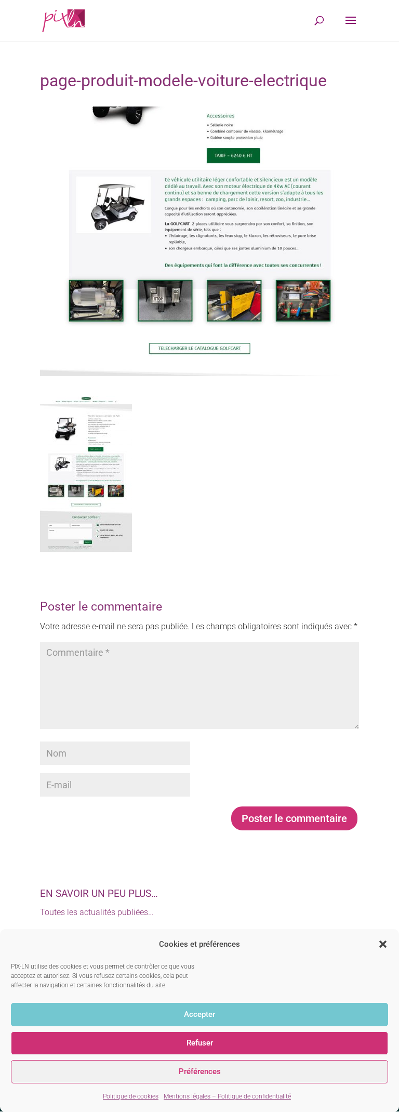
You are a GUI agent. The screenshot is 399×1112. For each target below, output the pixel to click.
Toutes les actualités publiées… (96, 912)
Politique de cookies (130, 1096)
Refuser (200, 1043)
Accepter (199, 1014)
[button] (383, 944)
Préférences (200, 1071)
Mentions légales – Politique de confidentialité (227, 1096)
